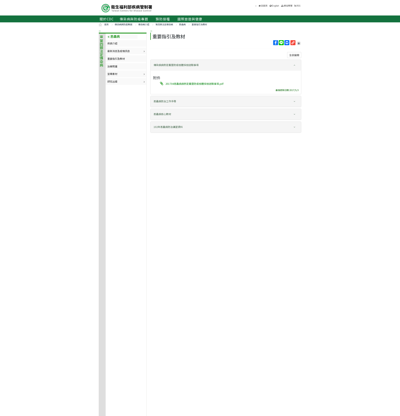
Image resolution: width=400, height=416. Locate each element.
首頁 (106, 24)
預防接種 (163, 19)
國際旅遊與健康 (190, 19)
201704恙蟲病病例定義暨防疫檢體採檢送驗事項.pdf (194, 84)
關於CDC (107, 19)
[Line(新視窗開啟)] (281, 42)
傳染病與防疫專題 (134, 19)
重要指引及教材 (199, 24)
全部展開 (294, 55)
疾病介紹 (112, 43)
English (275, 5)
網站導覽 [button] (288, 5)
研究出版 (112, 81)
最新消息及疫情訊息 (118, 51)
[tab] (225, 65)
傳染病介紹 (143, 24)
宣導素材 (112, 74)
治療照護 (112, 66)
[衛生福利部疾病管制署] (127, 7)
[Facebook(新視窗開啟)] (275, 42)
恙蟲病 (182, 24)
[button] (226, 65)
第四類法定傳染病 (164, 24)
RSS (298, 5)
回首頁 (264, 5)
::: (100, 31)
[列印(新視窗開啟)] (287, 42)
